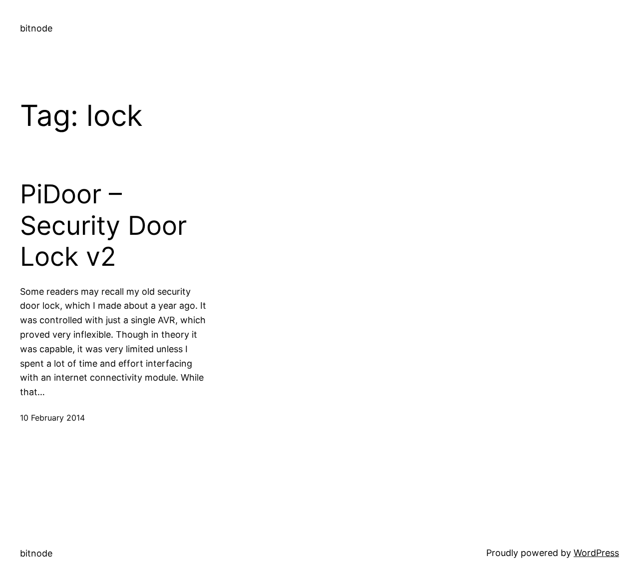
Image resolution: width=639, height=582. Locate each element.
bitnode (36, 28)
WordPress (596, 553)
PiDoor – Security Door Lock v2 (103, 225)
